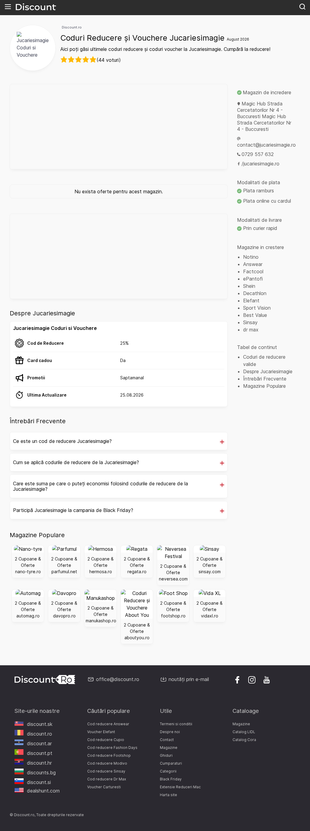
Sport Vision (257, 308)
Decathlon (254, 293)
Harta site (168, 795)
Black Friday (171, 779)
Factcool (253, 271)
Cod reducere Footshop (109, 755)
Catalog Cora (244, 739)
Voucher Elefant (101, 732)
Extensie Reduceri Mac (180, 787)
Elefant (251, 300)
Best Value (255, 315)
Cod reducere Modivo (107, 763)
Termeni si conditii (176, 724)
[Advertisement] (118, 126)
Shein (249, 286)
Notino (251, 257)
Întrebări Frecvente (264, 379)
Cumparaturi (171, 763)
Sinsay (250, 322)
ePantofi (253, 279)
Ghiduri (166, 755)
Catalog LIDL (243, 732)
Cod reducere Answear (108, 724)
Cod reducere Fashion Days (112, 747)
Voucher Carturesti (104, 787)
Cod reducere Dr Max (106, 779)
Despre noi (170, 732)
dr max (251, 330)
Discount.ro (72, 27)
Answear (252, 264)
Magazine (168, 747)
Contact (167, 739)
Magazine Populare (264, 386)
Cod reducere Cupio (105, 739)
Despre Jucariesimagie (267, 371)
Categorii (168, 771)
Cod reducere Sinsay (106, 771)
